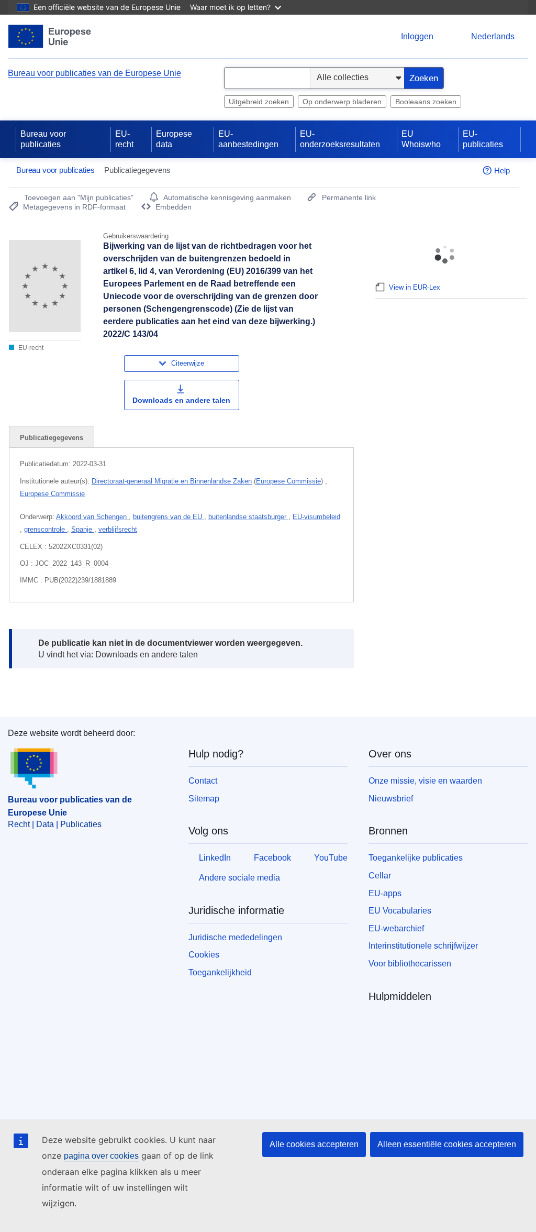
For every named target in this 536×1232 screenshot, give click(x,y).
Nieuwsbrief (390, 798)
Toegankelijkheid (220, 972)
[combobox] (267, 78)
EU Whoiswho (421, 139)
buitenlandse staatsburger (248, 517)
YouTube (331, 857)
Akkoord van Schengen (92, 517)
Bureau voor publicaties (43, 139)
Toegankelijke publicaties (415, 857)
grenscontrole (45, 529)
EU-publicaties (483, 139)
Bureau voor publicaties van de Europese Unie (94, 73)
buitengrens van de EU (168, 517)
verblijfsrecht (117, 529)
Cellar (379, 875)
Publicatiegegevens (51, 438)
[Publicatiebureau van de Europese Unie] (50, 36)
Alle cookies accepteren (314, 1144)
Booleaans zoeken (425, 101)
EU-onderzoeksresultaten (340, 139)
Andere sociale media (239, 877)
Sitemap (203, 798)
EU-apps (384, 893)
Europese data (174, 139)
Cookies (203, 954)
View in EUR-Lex (414, 287)
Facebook (272, 857)
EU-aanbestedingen (248, 139)
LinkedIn (215, 857)
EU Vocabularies (399, 910)
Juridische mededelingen (235, 937)
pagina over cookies (101, 1155)
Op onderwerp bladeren (342, 101)
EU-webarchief (396, 928)
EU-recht (124, 139)
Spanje (82, 529)
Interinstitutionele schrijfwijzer (423, 945)
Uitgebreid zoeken (259, 101)
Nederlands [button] (493, 36)
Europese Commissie (288, 481)
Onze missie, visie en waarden (425, 780)
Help (502, 170)
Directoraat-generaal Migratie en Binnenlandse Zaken (172, 481)
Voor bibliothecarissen (409, 963)
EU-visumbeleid (316, 517)
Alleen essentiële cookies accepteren (446, 1144)
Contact (202, 780)
